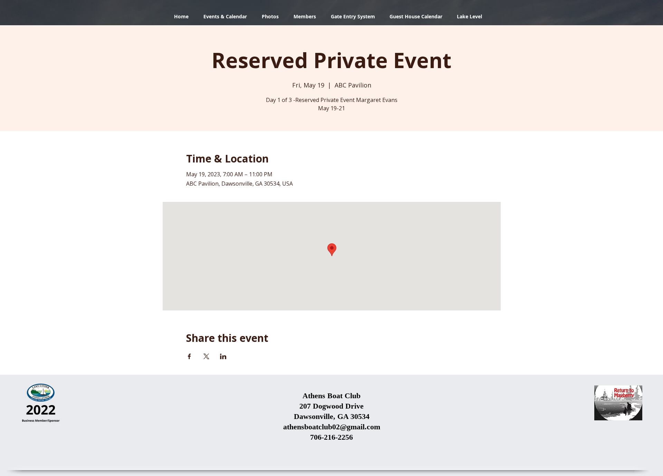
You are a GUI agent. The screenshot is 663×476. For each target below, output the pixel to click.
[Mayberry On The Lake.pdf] (618, 404)
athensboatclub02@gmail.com (331, 426)
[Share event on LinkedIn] (223, 356)
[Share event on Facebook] (189, 356)
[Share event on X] (206, 356)
